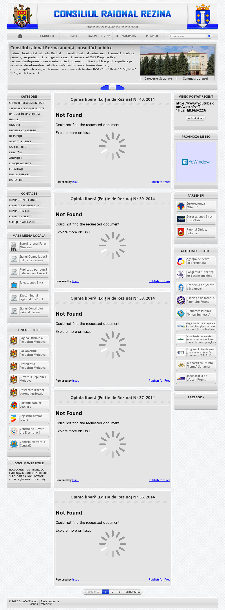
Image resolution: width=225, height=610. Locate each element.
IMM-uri (14, 119)
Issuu (75, 182)
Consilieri (73, 36)
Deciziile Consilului (22, 130)
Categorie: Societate (158, 79)
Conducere (46, 36)
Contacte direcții (21, 216)
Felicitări (15, 152)
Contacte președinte (23, 200)
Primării (152, 36)
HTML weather (196, 162)
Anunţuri (15, 157)
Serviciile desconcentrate (26, 102)
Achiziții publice (20, 141)
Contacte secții (19, 210)
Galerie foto (17, 146)
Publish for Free (159, 182)
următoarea (133, 592)
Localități (16, 168)
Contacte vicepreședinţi (25, 205)
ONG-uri (14, 124)
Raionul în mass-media (24, 113)
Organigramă (126, 36)
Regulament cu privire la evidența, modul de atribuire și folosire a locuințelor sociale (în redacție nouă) (29, 474)
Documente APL (19, 174)
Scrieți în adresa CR (22, 221)
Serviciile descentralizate (26, 108)
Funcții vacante (20, 163)
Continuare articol (195, 79)
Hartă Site (16, 179)
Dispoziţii (15, 135)
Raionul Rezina (99, 36)
